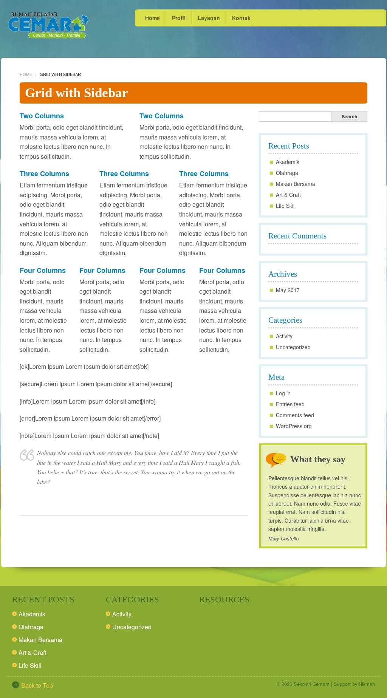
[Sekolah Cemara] (48, 25)
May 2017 (288, 290)
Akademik (287, 162)
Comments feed (295, 415)
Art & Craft (288, 194)
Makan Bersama (295, 183)
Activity (284, 336)
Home (152, 18)
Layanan (209, 18)
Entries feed (290, 404)
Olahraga (287, 172)
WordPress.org (294, 426)
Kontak (241, 18)
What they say (317, 459)
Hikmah (367, 683)
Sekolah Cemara (312, 683)
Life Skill (286, 205)
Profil (179, 18)
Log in (283, 393)
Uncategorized (293, 347)
